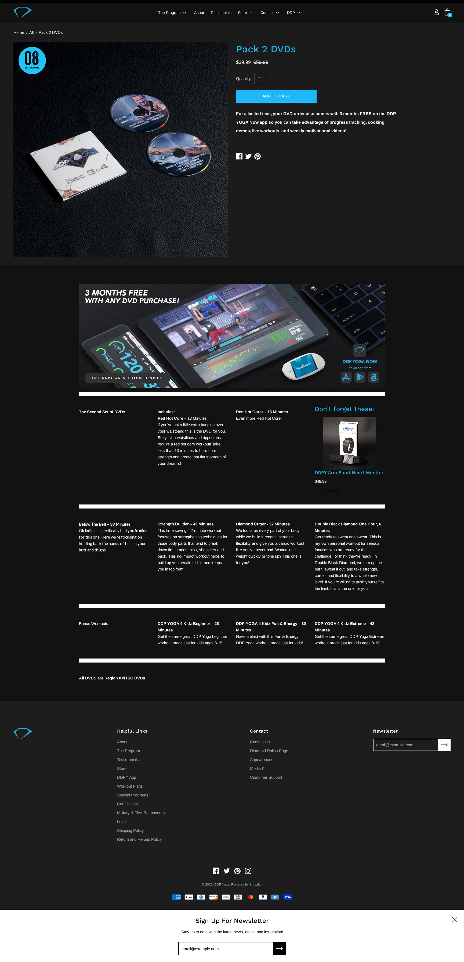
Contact (267, 12)
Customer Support (266, 777)
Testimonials (221, 12)
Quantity (243, 78)
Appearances (261, 759)
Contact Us (260, 742)
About (199, 12)
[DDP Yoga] (22, 13)
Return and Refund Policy (139, 839)
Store (242, 12)
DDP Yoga (222, 884)
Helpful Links (132, 731)
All (31, 32)
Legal (121, 821)
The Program (169, 12)
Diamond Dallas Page (269, 750)
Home (18, 32)
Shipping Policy (130, 830)
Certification (127, 804)
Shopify (254, 884)
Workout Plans (130, 786)
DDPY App (126, 777)
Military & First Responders (141, 812)
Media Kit (258, 768)
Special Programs (132, 795)
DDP (291, 12)
